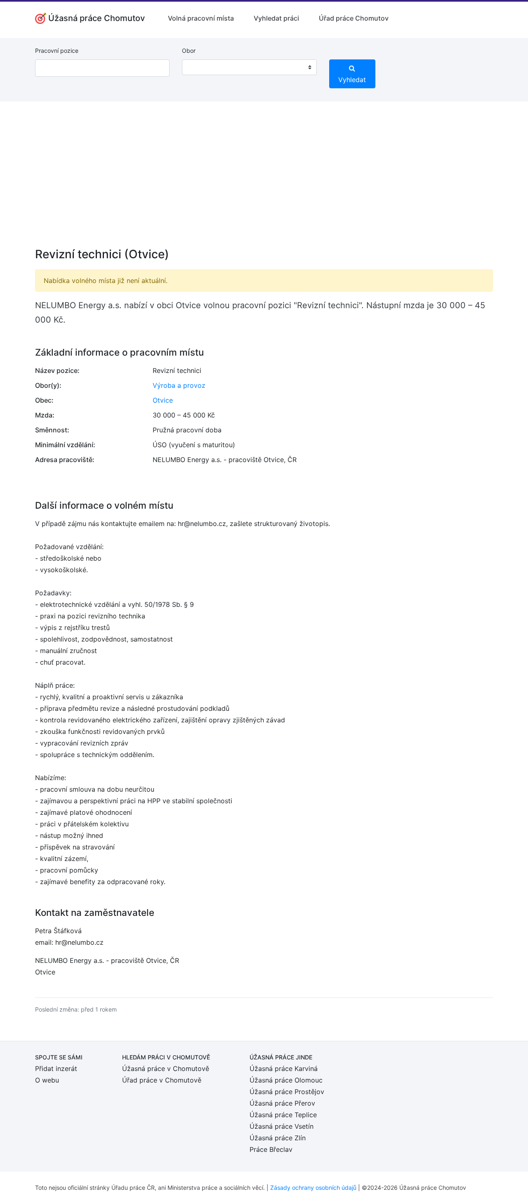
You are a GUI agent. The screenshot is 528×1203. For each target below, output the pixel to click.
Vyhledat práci (276, 18)
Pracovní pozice (56, 50)
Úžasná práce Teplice (283, 1115)
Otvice (163, 400)
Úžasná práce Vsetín (282, 1126)
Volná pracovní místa (201, 18)
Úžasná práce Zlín (278, 1138)
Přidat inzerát (56, 1068)
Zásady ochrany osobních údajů (313, 1187)
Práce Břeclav (271, 1149)
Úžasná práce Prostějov (287, 1091)
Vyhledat (352, 79)
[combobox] (249, 67)
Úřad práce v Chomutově (161, 1080)
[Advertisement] (264, 180)
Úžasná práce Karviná (284, 1068)
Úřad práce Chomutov (354, 18)
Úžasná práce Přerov (282, 1103)
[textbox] (198, 67)
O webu (47, 1080)
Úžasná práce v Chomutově (165, 1068)
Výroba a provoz (179, 385)
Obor (189, 50)
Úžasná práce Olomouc (286, 1080)
